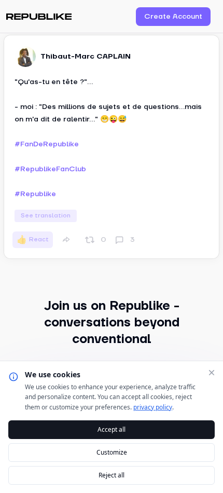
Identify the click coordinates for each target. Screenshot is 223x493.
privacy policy (152, 407)
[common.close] (211, 372)
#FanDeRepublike (47, 144)
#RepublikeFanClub (50, 169)
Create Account (173, 16)
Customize (111, 452)
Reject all (111, 475)
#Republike (35, 194)
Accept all (111, 429)
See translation (46, 216)
